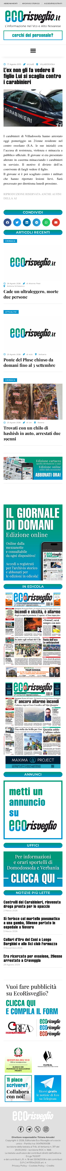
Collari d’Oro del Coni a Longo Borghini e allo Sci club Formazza (30, 942)
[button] (33, 50)
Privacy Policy (19, 1165)
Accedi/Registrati (53, 3)
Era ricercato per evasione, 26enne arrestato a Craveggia (33, 959)
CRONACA (10, 241)
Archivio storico (31, 3)
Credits (50, 1165)
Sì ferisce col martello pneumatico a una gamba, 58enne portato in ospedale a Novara (32, 923)
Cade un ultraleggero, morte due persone (31, 294)
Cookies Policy (37, 1165)
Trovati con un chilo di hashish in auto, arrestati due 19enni (32, 433)
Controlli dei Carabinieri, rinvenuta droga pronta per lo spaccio (32, 905)
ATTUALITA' (11, 312)
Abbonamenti (11, 3)
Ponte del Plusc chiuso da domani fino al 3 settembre (29, 362)
